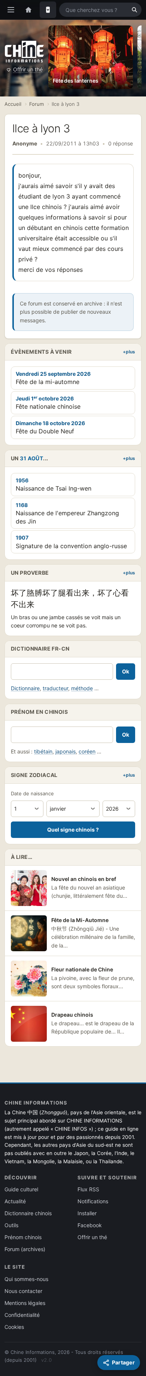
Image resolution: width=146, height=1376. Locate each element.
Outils (11, 1225)
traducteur (55, 688)
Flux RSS (88, 1189)
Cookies (14, 1327)
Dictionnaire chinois (28, 1213)
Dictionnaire (25, 688)
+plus (129, 351)
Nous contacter (23, 1291)
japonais (65, 751)
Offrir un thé (28, 69)
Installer (87, 1213)
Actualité (15, 1201)
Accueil (12, 104)
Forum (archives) (24, 1249)
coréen (87, 751)
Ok (125, 671)
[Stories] (48, 9)
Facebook (89, 1225)
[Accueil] (28, 9)
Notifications (92, 1201)
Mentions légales (24, 1303)
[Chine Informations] (24, 51)
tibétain (43, 751)
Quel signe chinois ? (73, 829)
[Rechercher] (134, 9)
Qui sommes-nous (26, 1279)
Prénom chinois (23, 1237)
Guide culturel (21, 1189)
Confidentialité (22, 1315)
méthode (82, 688)
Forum (36, 104)
